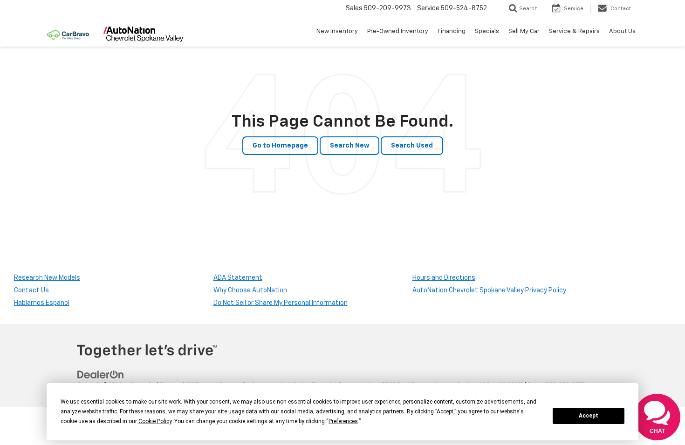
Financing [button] (452, 31)
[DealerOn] (100, 374)
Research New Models (47, 278)
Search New (349, 145)
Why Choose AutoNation (250, 290)
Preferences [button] (343, 421)
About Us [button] (622, 31)
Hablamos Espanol (41, 303)
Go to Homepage (280, 145)
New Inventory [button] (337, 31)
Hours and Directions (443, 278)
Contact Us (31, 290)
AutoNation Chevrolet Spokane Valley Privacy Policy (489, 290)
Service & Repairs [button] (574, 31)
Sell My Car (524, 31)
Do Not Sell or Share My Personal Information (280, 303)
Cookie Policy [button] (154, 421)
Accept (588, 415)
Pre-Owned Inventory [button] (397, 31)
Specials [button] (487, 31)
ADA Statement (237, 278)
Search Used (412, 145)
